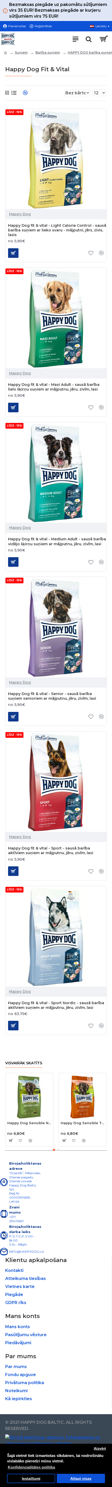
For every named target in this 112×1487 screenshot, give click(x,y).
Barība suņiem (47, 52)
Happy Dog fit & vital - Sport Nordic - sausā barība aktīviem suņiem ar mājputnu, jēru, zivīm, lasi (56, 1005)
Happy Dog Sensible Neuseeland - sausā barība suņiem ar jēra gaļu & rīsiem (29, 1123)
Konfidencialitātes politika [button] (31, 1467)
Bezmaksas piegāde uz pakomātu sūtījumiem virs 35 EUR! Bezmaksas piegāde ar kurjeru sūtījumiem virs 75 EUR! (58, 10)
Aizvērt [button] (100, 1448)
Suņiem (21, 52)
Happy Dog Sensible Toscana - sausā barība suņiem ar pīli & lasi (83, 1123)
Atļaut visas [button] (80, 1479)
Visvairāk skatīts (23, 1063)
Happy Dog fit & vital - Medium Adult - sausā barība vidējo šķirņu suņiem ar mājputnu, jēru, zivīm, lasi (57, 541)
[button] (54, 1150)
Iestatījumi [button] (31, 1479)
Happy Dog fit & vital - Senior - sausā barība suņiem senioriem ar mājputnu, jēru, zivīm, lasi (52, 696)
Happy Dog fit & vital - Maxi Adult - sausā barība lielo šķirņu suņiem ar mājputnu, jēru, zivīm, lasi (53, 387)
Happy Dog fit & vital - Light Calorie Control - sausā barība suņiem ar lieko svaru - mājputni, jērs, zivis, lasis (57, 230)
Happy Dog (20, 214)
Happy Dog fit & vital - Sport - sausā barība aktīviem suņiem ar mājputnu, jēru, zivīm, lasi (50, 850)
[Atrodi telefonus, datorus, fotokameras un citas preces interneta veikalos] (56, 1440)
